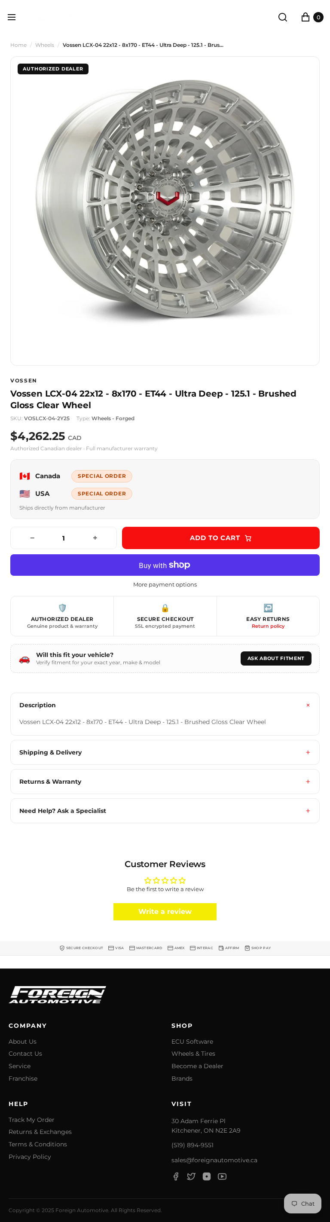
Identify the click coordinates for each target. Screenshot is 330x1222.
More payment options (165, 584)
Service (20, 1066)
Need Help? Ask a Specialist (62, 811)
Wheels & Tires (193, 1053)
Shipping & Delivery (50, 752)
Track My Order (32, 1120)
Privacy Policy (30, 1157)
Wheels (44, 45)
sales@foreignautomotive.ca (214, 1160)
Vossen (23, 381)
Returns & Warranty (50, 781)
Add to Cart (215, 538)
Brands (181, 1078)
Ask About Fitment (276, 658)
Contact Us (25, 1053)
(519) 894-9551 (192, 1145)
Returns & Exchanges (40, 1132)
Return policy (268, 626)
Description (37, 705)
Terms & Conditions (38, 1144)
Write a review (165, 911)
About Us (23, 1041)
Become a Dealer (197, 1066)
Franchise (23, 1078)
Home (18, 45)
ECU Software (192, 1041)
